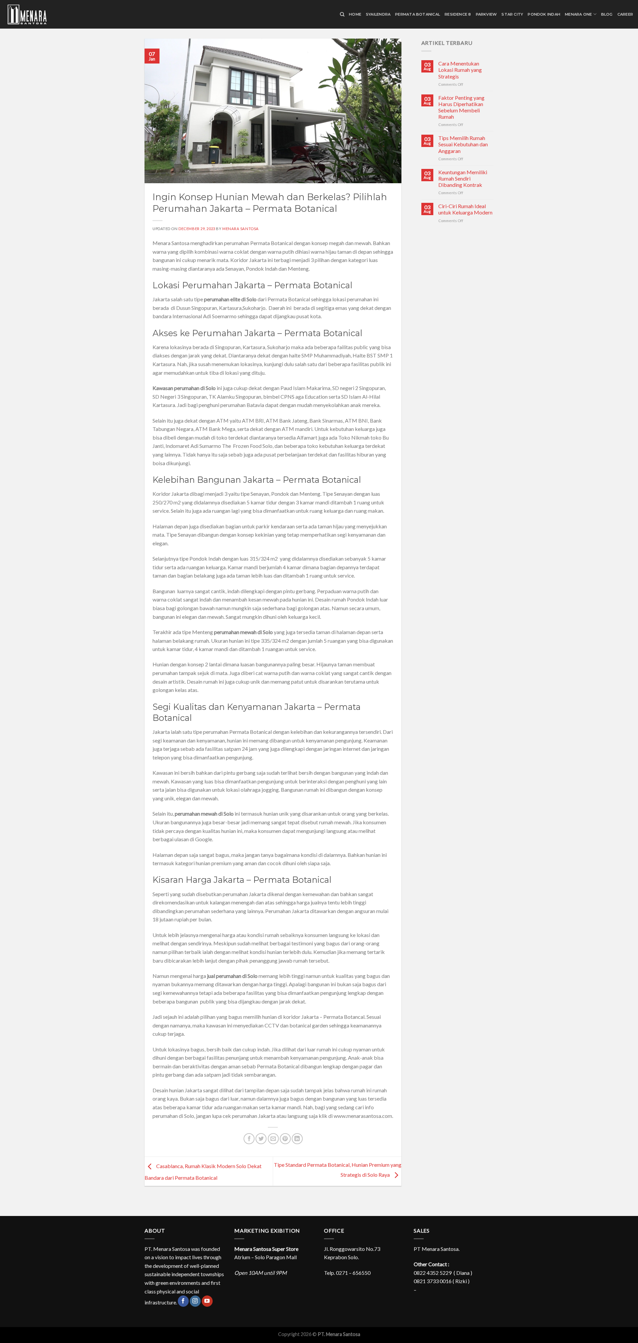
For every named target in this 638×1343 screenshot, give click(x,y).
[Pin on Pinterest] (285, 1138)
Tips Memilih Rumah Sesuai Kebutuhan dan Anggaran (463, 144)
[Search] (342, 14)
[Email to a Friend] (273, 1138)
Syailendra (378, 14)
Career (625, 14)
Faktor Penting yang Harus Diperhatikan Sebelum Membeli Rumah (461, 107)
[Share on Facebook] (249, 1138)
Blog (607, 14)
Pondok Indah (544, 14)
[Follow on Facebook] (183, 1301)
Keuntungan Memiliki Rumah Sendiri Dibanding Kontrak (462, 178)
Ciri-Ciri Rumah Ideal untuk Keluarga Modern (465, 209)
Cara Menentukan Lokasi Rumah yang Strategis (460, 69)
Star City (512, 14)
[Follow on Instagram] (195, 1301)
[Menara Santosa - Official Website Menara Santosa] (38, 14)
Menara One (578, 14)
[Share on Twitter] (261, 1138)
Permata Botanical (417, 14)
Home (355, 14)
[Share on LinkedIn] (297, 1138)
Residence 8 (458, 14)
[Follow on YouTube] (207, 1301)
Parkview (486, 14)
